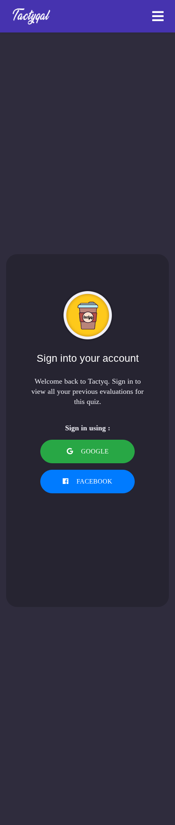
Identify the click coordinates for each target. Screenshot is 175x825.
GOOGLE (94, 451)
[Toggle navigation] (157, 16)
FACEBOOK (93, 481)
